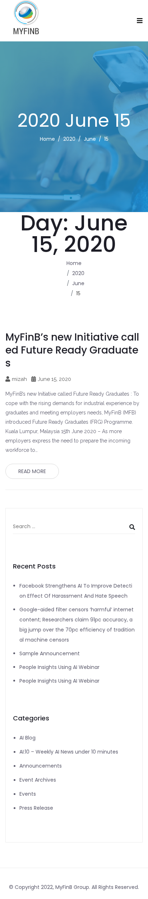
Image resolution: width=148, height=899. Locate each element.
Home (47, 139)
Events (27, 793)
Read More (32, 471)
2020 (69, 139)
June (90, 139)
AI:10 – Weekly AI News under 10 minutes (68, 751)
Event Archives (37, 779)
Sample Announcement (49, 653)
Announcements (40, 765)
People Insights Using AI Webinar (59, 667)
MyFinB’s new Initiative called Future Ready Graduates (72, 350)
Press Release (36, 808)
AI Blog (27, 737)
